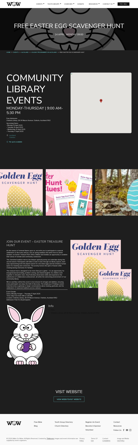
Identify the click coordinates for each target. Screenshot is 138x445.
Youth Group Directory (64, 422)
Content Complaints (106, 440)
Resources (93, 4)
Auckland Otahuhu (12, 136)
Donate (80, 4)
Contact (116, 422)
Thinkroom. (50, 439)
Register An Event (92, 422)
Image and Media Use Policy (123, 440)
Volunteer (89, 430)
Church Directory (61, 426)
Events (39, 4)
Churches (68, 4)
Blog (35, 426)
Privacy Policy (82, 440)
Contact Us (108, 4)
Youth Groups (53, 4)
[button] (101, 101)
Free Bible (123, 4)
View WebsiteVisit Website (69, 399)
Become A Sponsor (93, 426)
